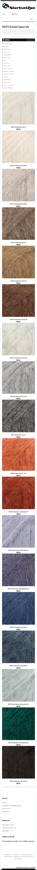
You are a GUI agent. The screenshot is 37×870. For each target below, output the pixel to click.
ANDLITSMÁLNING (8, 88)
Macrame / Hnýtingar (9, 71)
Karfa (16, 14)
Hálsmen (6, 46)
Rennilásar (6, 63)
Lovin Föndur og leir (9, 85)
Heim (4, 31)
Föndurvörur (7, 82)
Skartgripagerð (7, 55)
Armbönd (6, 52)
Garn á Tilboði (7, 66)
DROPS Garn (13, 31)
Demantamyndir (8, 43)
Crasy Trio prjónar (8, 68)
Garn (5, 60)
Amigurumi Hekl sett (9, 74)
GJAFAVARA (7, 79)
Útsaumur (6, 77)
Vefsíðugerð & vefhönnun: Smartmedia (25, 867)
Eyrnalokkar (7, 49)
